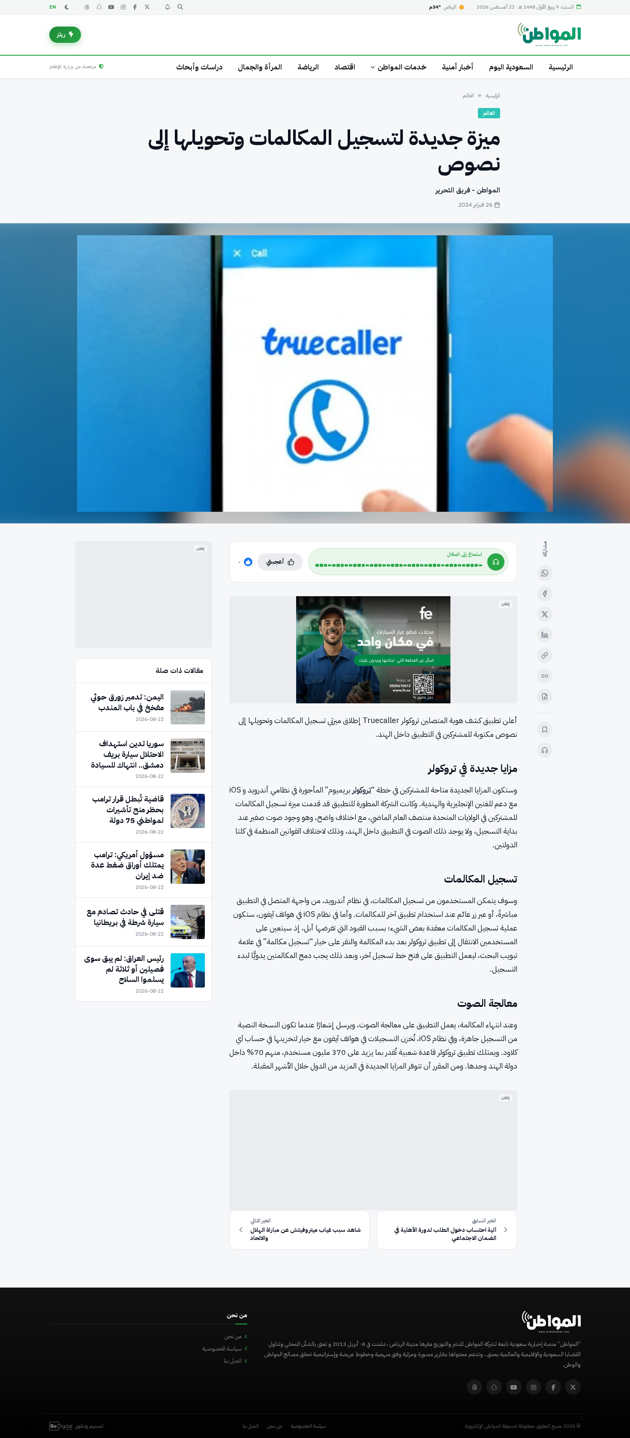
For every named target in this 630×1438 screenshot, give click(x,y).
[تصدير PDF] (544, 696)
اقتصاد (344, 67)
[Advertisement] (373, 1150)
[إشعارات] (167, 7)
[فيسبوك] (135, 7)
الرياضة (308, 67)
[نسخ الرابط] (544, 655)
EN (52, 7)
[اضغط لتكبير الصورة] (315, 373)
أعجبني (275, 561)
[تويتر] (147, 7)
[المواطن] (549, 35)
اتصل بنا (233, 1361)
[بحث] (180, 7)
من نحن (233, 1336)
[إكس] (544, 614)
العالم (468, 95)
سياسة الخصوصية (222, 1349)
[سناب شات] (99, 7)
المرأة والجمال (260, 67)
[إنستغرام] (123, 7)
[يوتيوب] (111, 7)
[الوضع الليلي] (66, 7)
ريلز (61, 34)
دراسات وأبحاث (199, 67)
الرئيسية (561, 67)
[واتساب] (544, 573)
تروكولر (361, 790)
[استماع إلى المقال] (544, 750)
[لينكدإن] (544, 634)
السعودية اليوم (511, 67)
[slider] (398, 565)
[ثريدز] (87, 7)
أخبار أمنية (458, 67)
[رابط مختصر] (544, 676)
